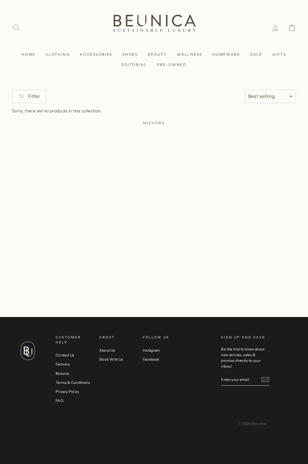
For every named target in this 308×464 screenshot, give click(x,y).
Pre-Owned (172, 64)
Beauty (157, 54)
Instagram (151, 350)
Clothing (58, 54)
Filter (33, 96)
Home (29, 54)
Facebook (151, 359)
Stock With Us (111, 359)
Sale (256, 54)
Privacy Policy (67, 391)
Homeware (226, 54)
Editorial (134, 64)
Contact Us (65, 355)
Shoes (130, 54)
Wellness (189, 54)
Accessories (96, 54)
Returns (62, 373)
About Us (107, 350)
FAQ (59, 400)
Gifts (279, 54)
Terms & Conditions (73, 382)
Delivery (63, 364)
